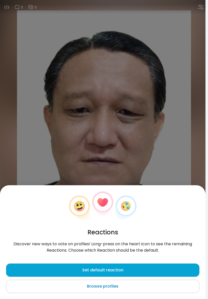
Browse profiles (102, 286)
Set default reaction (103, 270)
